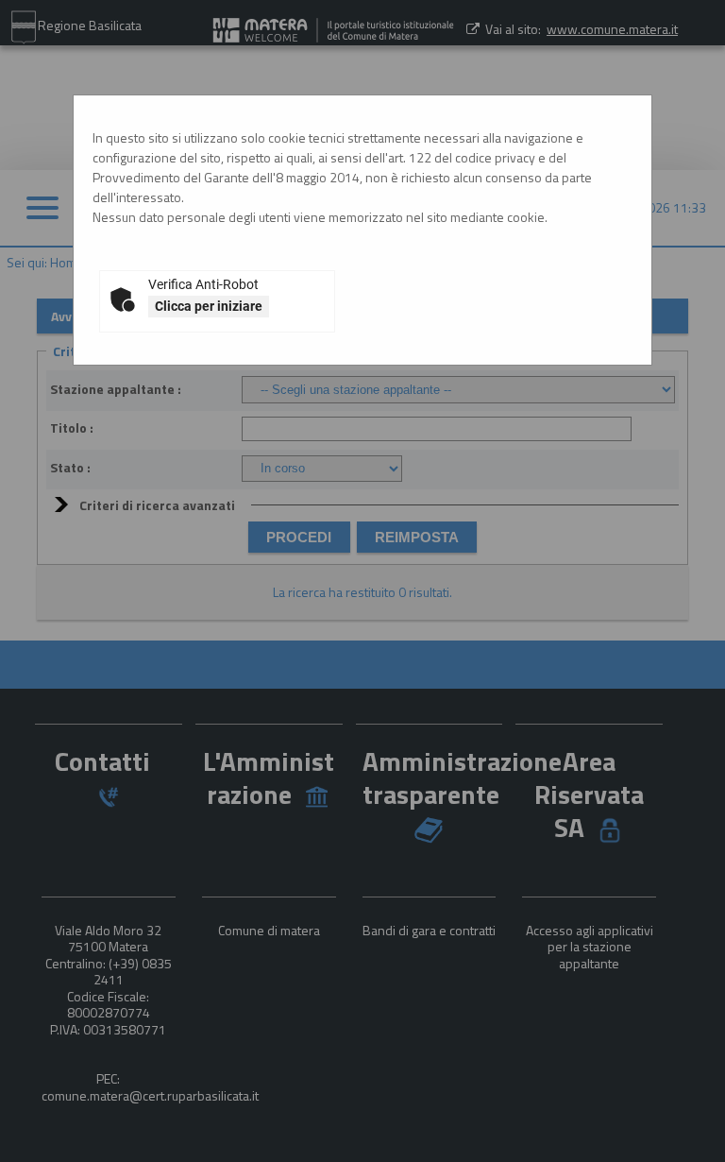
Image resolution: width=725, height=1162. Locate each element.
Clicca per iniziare (208, 306)
